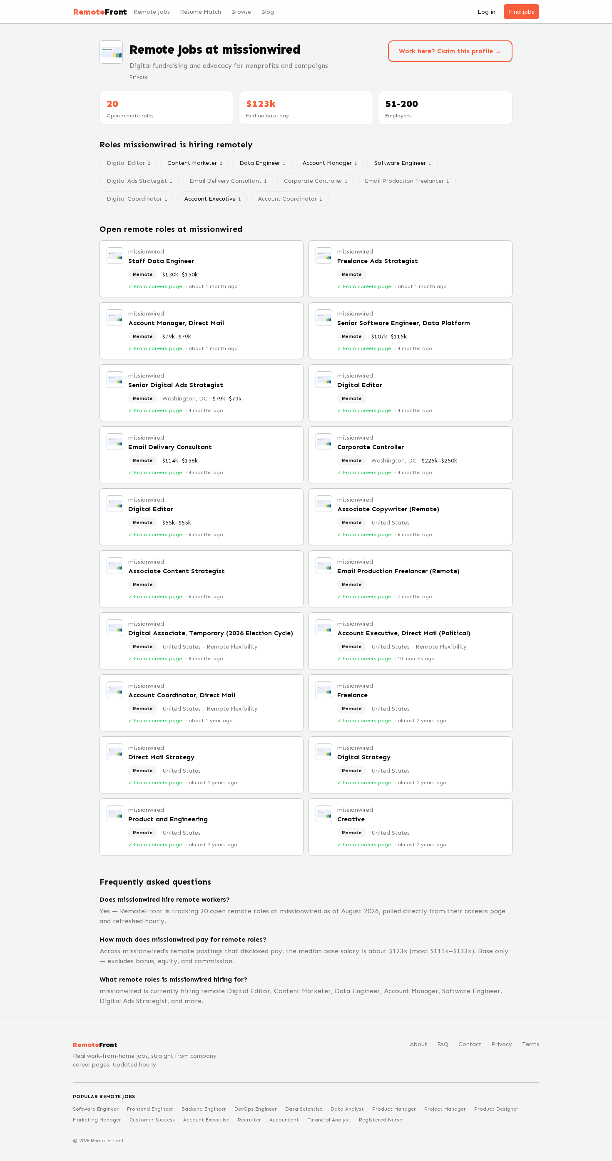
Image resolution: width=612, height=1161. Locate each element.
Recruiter (249, 1120)
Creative (351, 819)
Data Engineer (262, 163)
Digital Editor (359, 385)
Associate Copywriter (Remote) (388, 509)
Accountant (284, 1120)
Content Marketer (194, 163)
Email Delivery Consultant (170, 447)
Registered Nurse (380, 1120)
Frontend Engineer (150, 1109)
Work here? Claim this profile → (450, 51)
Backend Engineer (204, 1109)
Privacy (501, 1044)
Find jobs (521, 11)
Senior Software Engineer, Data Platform (403, 323)
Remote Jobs (152, 11)
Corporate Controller (370, 447)
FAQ (442, 1044)
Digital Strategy (364, 757)
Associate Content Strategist (176, 571)
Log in (486, 11)
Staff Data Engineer (161, 261)
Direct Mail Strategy (161, 757)
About (418, 1044)
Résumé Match (200, 11)
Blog (267, 11)
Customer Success (152, 1120)
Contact (469, 1044)
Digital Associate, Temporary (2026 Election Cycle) (210, 633)
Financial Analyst (329, 1120)
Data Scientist (303, 1109)
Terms (530, 1044)
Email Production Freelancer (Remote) (398, 571)
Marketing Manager (97, 1120)
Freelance (352, 695)
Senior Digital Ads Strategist (175, 385)
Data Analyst (347, 1109)
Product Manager (394, 1109)
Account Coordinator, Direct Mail (181, 695)
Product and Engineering (168, 819)
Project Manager (445, 1109)
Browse (241, 11)
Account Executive (212, 198)
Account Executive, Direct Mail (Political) (403, 633)
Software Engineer (402, 163)
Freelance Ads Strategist (377, 261)
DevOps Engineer (255, 1109)
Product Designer (496, 1109)
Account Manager (330, 163)
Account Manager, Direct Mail (176, 323)
